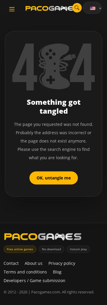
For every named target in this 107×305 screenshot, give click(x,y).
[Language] (96, 8)
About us (34, 263)
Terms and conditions (25, 272)
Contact (11, 263)
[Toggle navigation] (12, 9)
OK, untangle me (54, 178)
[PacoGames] (43, 238)
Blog (57, 272)
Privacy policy (61, 263)
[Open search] (77, 7)
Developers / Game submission (34, 280)
